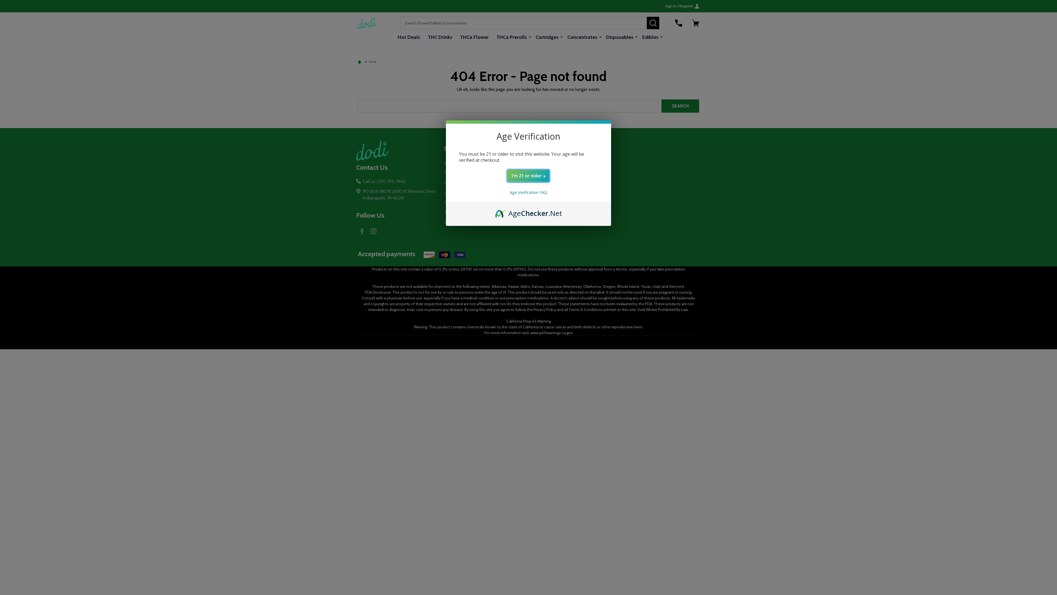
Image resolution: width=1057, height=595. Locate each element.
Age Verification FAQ (528, 192)
